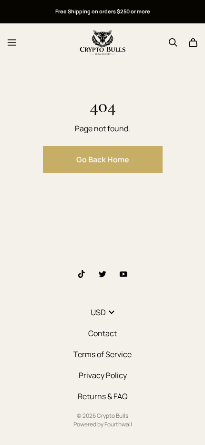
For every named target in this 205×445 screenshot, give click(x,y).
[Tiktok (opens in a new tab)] (81, 274)
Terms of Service (102, 354)
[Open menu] (12, 42)
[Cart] (193, 42)
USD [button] (98, 312)
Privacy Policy (103, 375)
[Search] (173, 42)
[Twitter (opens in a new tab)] (102, 274)
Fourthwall (118, 424)
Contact (102, 333)
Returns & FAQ (103, 396)
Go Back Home (102, 159)
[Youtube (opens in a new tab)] (123, 274)
